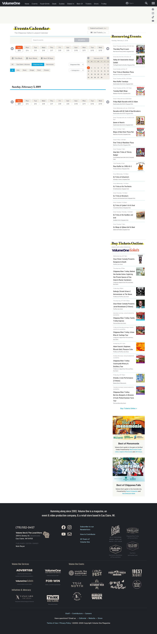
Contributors (77, 613)
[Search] (146, 3)
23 (108, 74)
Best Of (80, 3)
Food (39, 70)
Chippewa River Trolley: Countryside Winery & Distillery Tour (121, 363)
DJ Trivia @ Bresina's (120, 196)
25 (91, 77)
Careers (88, 613)
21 (101, 74)
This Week (18, 58)
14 (101, 71)
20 (98, 74)
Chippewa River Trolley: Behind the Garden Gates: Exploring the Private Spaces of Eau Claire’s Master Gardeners (124, 275)
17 (88, 74)
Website (91, 618)
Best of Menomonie (128, 443)
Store (96, 3)
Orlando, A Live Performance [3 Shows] (123, 379)
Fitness (46, 70)
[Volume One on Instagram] (153, 13)
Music (24, 70)
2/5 (35, 48)
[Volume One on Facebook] (153, 9)
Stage (32, 70)
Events (34, 3)
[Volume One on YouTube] (153, 21)
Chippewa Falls (38, 64)
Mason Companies (132, 491)
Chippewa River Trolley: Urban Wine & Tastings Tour (123, 333)
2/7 (51, 48)
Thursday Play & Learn (121, 49)
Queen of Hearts (118, 122)
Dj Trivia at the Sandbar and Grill (123, 216)
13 (98, 71)
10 (88, 71)
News (27, 3)
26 (95, 77)
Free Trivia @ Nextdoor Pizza (123, 72)
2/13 (100, 48)
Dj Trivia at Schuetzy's (121, 177)
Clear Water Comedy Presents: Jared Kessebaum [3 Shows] (124, 305)
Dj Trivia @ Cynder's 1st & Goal (124, 205)
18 (91, 74)
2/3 (19, 48)
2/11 (84, 48)
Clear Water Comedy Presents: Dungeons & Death (124, 260)
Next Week (33, 58)
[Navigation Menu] (153, 3)
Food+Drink (44, 3)
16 (108, 71)
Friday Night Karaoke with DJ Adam (125, 101)
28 (101, 77)
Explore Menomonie (126, 452)
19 (95, 74)
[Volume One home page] (12, 3)
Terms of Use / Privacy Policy (59, 623)
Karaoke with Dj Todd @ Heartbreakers (127, 111)
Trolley (103, 3)
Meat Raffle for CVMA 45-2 (122, 166)
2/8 (59, 48)
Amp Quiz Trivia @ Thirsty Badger (122, 153)
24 (88, 77)
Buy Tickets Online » (128, 408)
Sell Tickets (99, 32)
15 (104, 71)
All (12, 64)
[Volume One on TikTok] (153, 17)
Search (81, 40)
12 (95, 71)
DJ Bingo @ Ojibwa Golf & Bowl (124, 227)
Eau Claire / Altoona (23, 64)
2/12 (92, 48)
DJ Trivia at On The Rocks (122, 186)
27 (98, 77)
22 (105, 74)
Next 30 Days (48, 58)
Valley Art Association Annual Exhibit (123, 61)
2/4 (27, 48)
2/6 (43, 48)
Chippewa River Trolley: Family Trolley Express (124, 319)
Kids (18, 70)
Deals (54, 3)
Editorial (82, 618)
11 (91, 71)
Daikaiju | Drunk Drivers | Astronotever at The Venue (122, 292)
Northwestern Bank (128, 493)
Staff (67, 613)
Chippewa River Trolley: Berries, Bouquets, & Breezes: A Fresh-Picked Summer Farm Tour (123, 396)
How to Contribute (87, 534)
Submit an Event (98, 28)
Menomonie (50, 64)
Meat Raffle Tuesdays (120, 81)
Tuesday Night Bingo (120, 91)
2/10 (76, 48)
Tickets (88, 3)
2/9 (67, 48)
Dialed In (70, 3)
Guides (62, 3)
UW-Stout (138, 452)
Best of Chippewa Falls (129, 485)
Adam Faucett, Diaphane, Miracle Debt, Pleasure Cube (123, 347)
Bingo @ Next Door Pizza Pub (123, 132)
